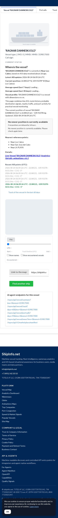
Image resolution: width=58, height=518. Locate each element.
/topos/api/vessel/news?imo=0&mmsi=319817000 (28, 319)
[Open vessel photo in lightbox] (29, 34)
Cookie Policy (7, 442)
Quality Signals (8, 481)
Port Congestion (9, 411)
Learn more (34, 506)
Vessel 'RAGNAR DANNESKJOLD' (19, 10)
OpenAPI (6, 474)
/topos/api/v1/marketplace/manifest (22, 322)
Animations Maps (9, 404)
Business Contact (9, 449)
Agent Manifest (8, 471)
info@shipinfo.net (9, 369)
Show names (14, 255)
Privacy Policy (7, 439)
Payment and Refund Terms (13, 446)
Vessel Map (7, 389)
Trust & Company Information (14, 432)
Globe (4, 400)
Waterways (6, 397)
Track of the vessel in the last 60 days (24, 192)
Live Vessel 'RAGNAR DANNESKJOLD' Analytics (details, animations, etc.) (27, 156)
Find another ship (21, 283)
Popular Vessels (8, 418)
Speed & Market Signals (12, 414)
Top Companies (8, 407)
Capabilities (7, 478)
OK (7, 512)
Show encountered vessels (33, 255)
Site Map (5, 421)
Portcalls (43, 10)
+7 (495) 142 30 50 (10, 373)
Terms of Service (9, 435)
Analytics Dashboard (10, 393)
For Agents (6, 467)
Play (11, 239)
